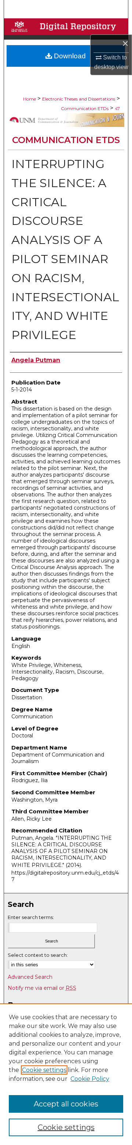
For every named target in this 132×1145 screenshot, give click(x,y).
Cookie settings (44, 1069)
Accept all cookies (66, 1104)
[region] (66, 1074)
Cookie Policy (89, 1078)
